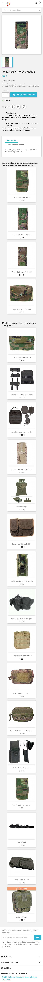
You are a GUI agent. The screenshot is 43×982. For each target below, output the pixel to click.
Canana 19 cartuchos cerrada (21, 395)
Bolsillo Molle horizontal (21, 693)
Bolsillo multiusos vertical (21, 197)
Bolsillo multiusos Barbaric (21, 432)
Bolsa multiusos (21, 917)
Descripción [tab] (11, 140)
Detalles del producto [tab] (16, 144)
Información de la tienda (14, 973)
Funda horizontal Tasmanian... (21, 730)
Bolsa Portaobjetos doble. (21, 544)
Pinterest (24, 106)
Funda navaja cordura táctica (21, 581)
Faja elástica (21, 842)
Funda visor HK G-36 (21, 880)
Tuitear (18, 106)
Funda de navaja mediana (21, 235)
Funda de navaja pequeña (21, 272)
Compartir (12, 106)
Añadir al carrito (23, 94)
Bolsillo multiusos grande (21, 357)
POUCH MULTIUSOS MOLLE (21, 656)
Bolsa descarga (21, 507)
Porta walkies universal (21, 768)
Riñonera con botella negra (21, 619)
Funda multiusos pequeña (21, 309)
